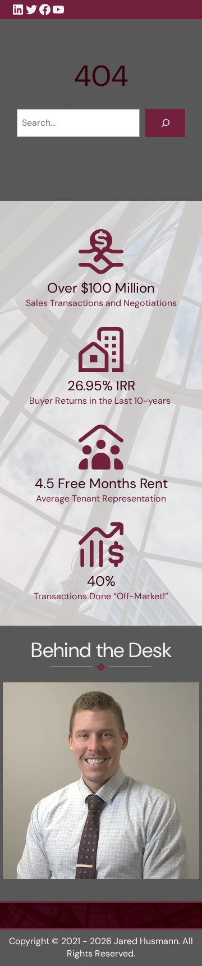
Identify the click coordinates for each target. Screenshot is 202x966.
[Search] (165, 122)
